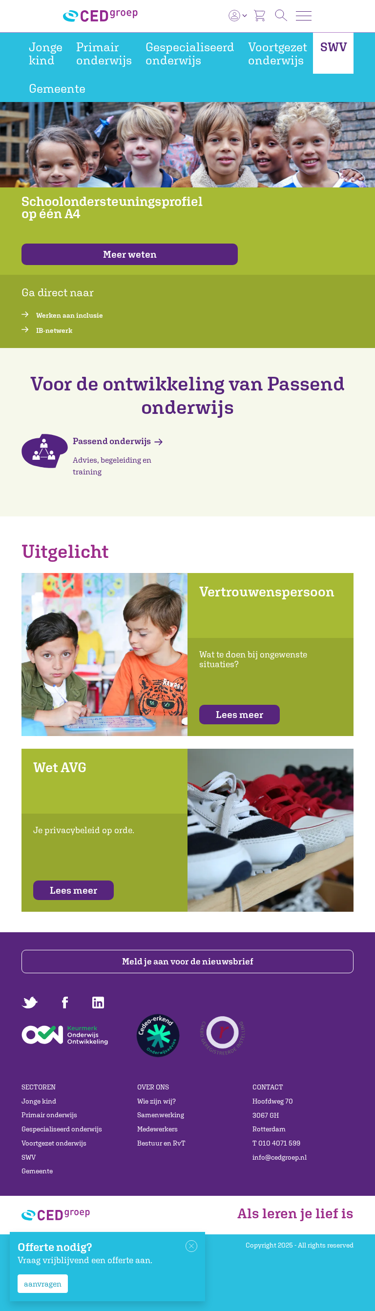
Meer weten (130, 254)
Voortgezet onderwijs (277, 53)
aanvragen (43, 1283)
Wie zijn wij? (156, 1101)
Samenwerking (160, 1115)
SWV (333, 47)
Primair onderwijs (104, 53)
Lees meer (239, 714)
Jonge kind (45, 53)
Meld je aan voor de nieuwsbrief (187, 961)
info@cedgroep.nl (279, 1157)
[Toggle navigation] (303, 16)
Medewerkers (157, 1129)
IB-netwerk (54, 330)
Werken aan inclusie (69, 315)
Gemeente (57, 88)
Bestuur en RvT (161, 1143)
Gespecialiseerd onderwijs (190, 53)
